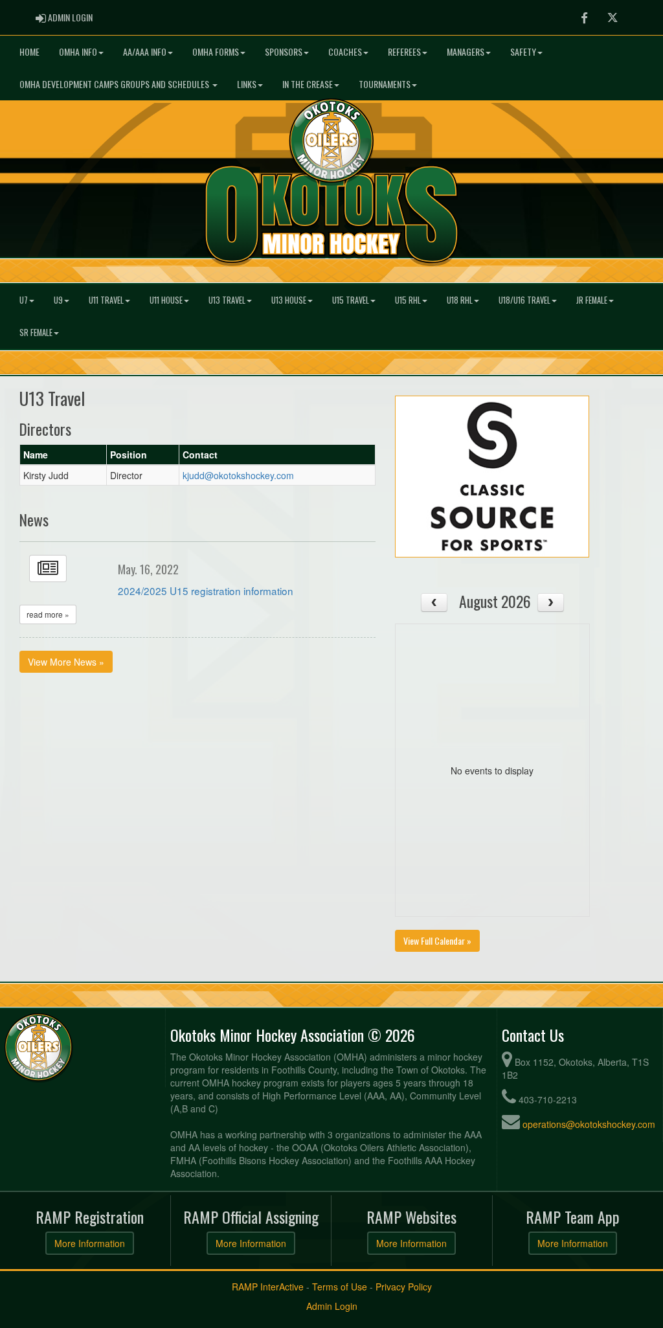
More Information (89, 1243)
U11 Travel (106, 300)
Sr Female (35, 332)
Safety (523, 51)
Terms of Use (339, 1286)
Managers (465, 51)
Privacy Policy (404, 1286)
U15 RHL (408, 300)
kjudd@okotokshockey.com (238, 475)
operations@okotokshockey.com (589, 1124)
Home (29, 51)
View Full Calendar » (437, 940)
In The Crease (307, 84)
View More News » (66, 661)
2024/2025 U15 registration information (205, 590)
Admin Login (331, 1306)
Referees (404, 51)
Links (246, 84)
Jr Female (591, 300)
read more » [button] (48, 614)
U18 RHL (460, 300)
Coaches (345, 51)
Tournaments (384, 84)
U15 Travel (350, 300)
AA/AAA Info (144, 51)
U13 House (288, 300)
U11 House (166, 300)
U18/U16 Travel (524, 300)
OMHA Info (78, 51)
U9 (58, 300)
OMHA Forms (215, 51)
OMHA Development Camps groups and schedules (115, 84)
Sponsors (283, 51)
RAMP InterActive (268, 1286)
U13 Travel (226, 300)
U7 (23, 300)
